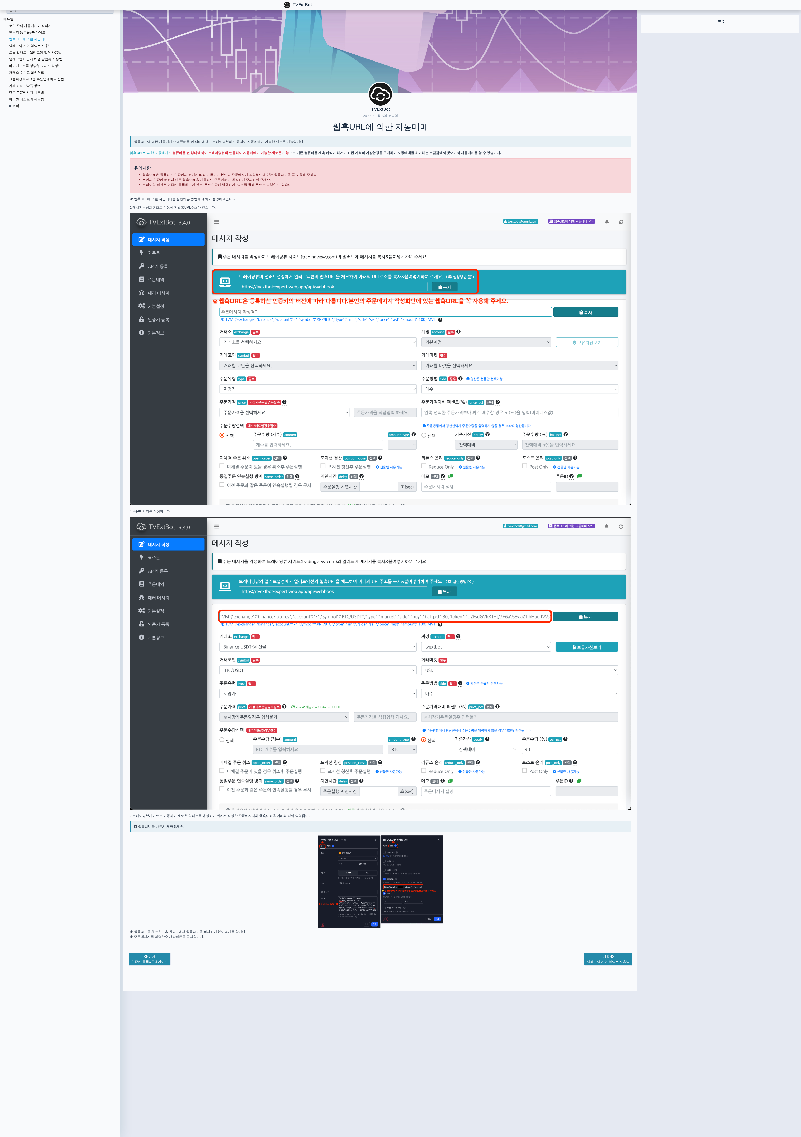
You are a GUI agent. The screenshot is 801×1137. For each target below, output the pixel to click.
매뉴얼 (8, 19)
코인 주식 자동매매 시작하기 (30, 26)
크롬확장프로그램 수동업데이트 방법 (36, 79)
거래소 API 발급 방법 (24, 86)
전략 (16, 106)
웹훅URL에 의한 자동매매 (28, 39)
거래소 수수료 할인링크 (26, 72)
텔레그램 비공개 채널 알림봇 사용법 (35, 59)
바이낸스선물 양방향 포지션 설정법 (35, 66)
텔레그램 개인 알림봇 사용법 (30, 46)
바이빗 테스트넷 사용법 (26, 99)
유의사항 (142, 167)
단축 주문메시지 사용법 (26, 92)
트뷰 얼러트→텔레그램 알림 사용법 (35, 52)
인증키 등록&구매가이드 (27, 32)
